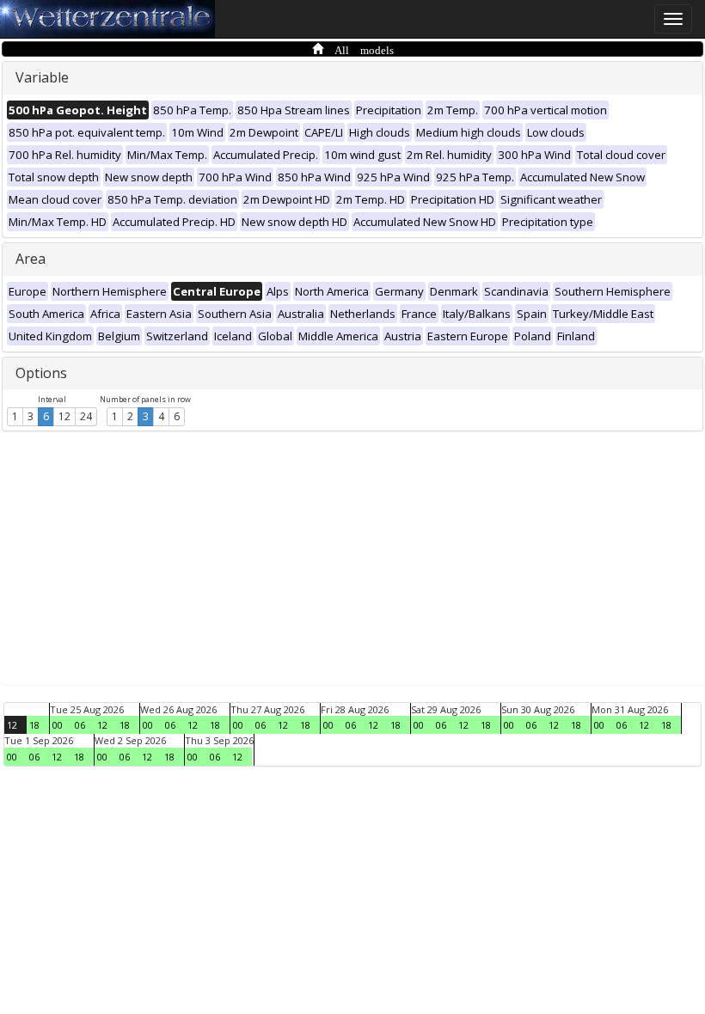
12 (64, 416)
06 (80, 724)
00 (57, 724)
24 (86, 416)
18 (34, 724)
